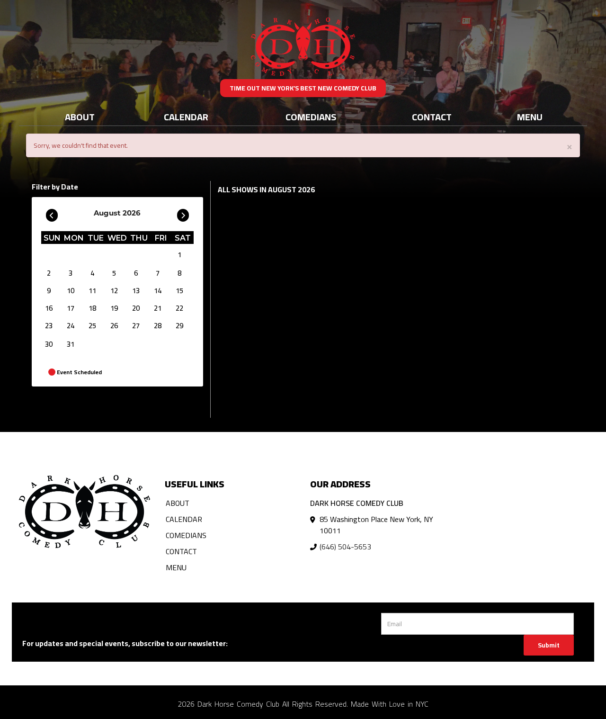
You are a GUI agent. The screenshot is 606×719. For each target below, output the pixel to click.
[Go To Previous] (52, 213)
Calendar (186, 117)
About (80, 117)
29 (179, 326)
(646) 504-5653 (345, 546)
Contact (432, 117)
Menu (530, 117)
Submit (549, 645)
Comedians (310, 117)
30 (49, 344)
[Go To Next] (183, 213)
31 (70, 344)
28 (157, 326)
